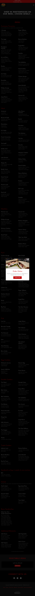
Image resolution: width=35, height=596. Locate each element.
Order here (17, 277)
